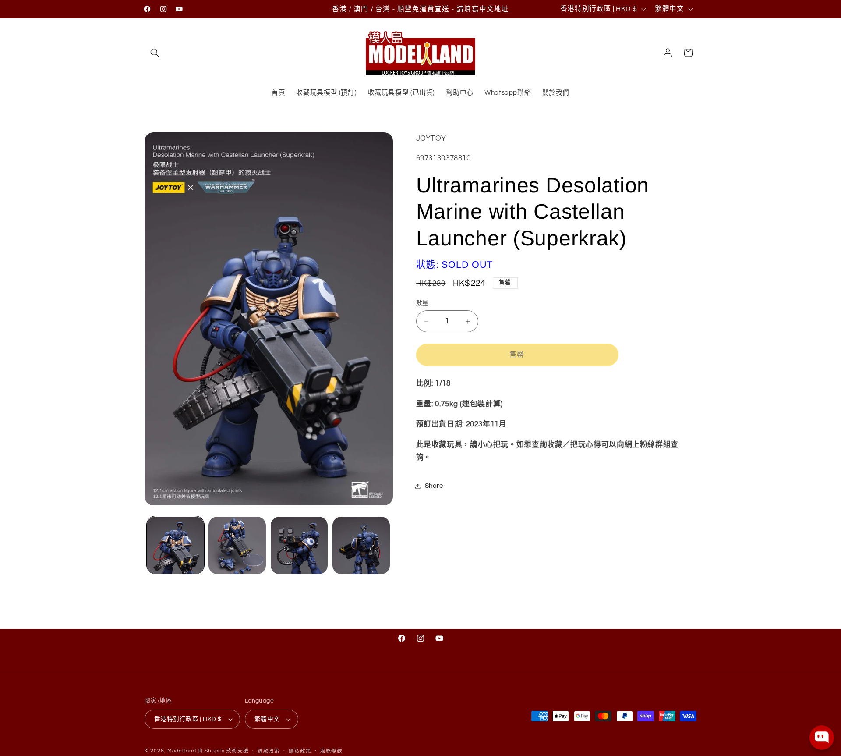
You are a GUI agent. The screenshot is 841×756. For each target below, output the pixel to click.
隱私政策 (300, 751)
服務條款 (331, 751)
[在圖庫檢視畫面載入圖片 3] (299, 545)
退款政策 (269, 751)
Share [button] (434, 486)
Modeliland (181, 751)
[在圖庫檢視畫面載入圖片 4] (361, 545)
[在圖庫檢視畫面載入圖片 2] (237, 545)
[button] (155, 53)
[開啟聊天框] (821, 737)
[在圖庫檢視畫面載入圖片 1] (175, 545)
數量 (422, 304)
